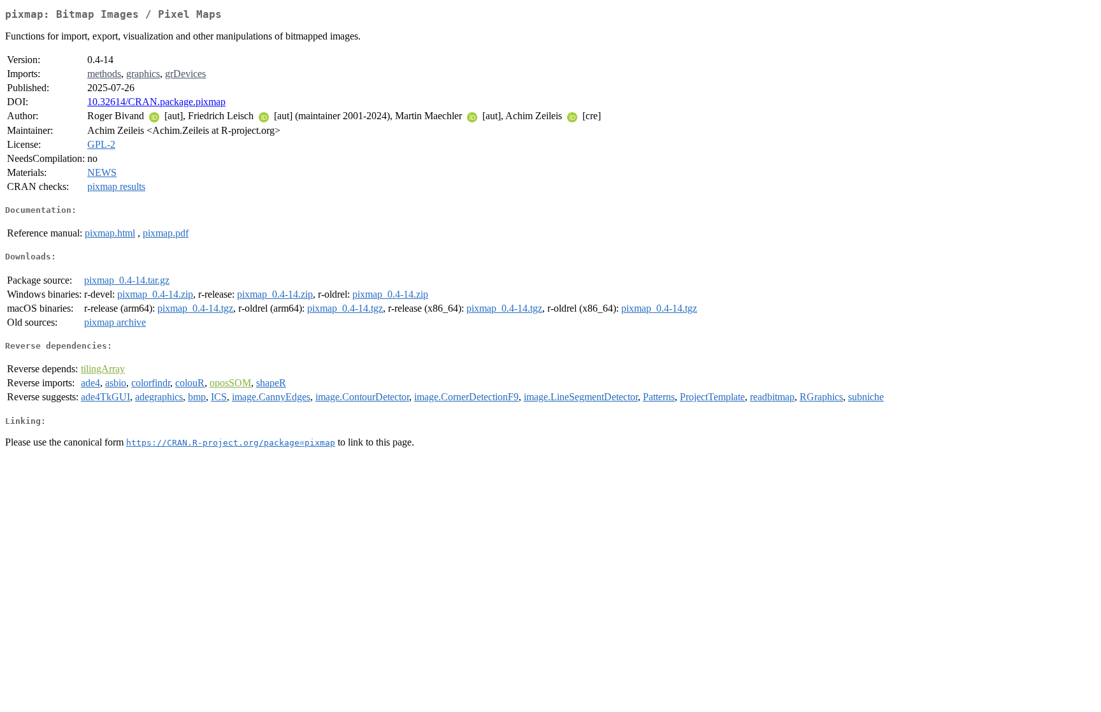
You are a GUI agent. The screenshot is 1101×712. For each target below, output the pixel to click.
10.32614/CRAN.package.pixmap (156, 101)
